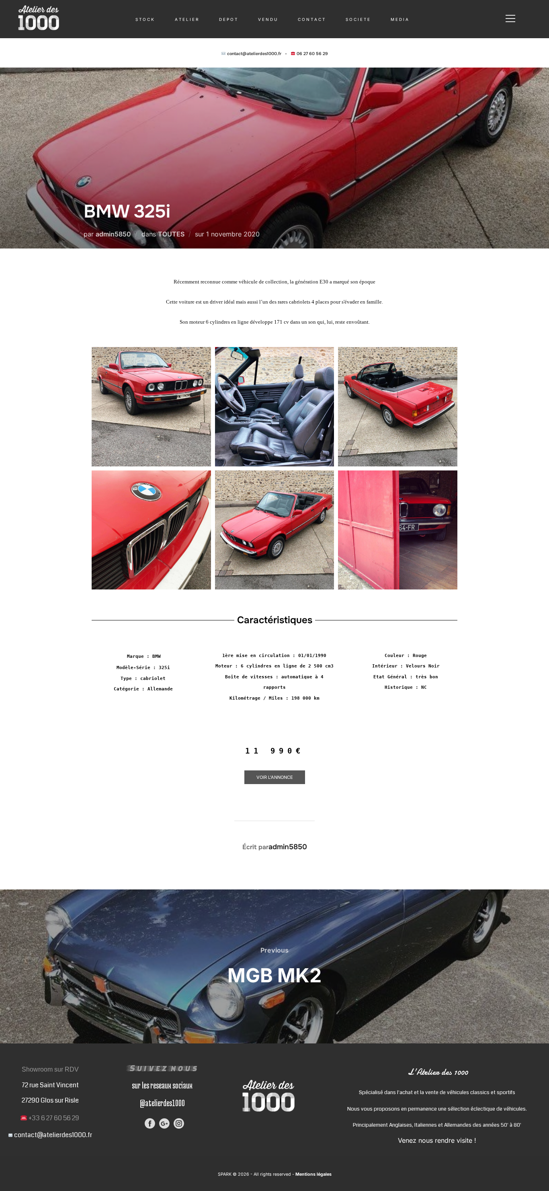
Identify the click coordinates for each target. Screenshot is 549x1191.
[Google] (164, 1123)
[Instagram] (179, 1123)
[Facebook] (150, 1123)
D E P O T (228, 19)
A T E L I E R (186, 19)
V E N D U (267, 19)
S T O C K (144, 19)
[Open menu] (510, 18)
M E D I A (399, 19)
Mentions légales (313, 1174)
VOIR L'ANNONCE (274, 777)
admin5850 (113, 234)
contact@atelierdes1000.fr (254, 53)
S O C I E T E (358, 19)
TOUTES (171, 234)
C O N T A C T (311, 19)
